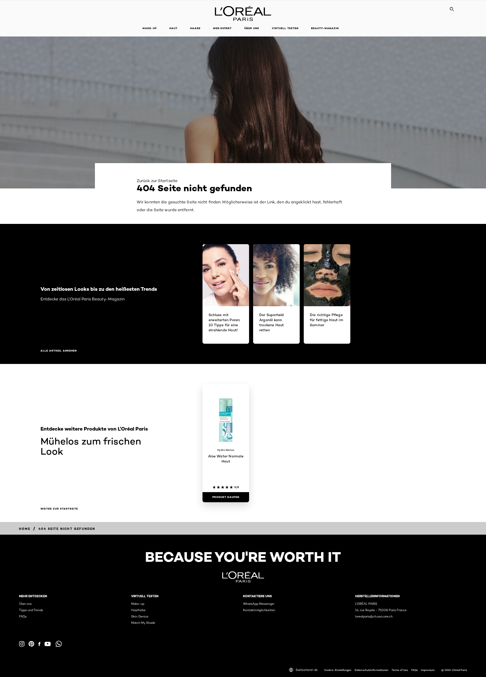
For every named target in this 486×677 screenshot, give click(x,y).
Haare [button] (195, 28)
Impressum (428, 669)
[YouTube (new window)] (48, 644)
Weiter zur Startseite (59, 508)
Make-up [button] (150, 28)
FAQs (23, 616)
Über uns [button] (251, 28)
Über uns (25, 604)
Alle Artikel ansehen (58, 350)
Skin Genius (139, 616)
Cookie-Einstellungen (337, 669)
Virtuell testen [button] (285, 28)
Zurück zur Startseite (157, 180)
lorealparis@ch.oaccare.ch (374, 616)
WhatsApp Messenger (258, 604)
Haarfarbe (138, 610)
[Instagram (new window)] (22, 644)
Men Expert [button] (222, 28)
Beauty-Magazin (325, 28)
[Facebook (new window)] (39, 644)
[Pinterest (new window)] (31, 644)
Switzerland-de (307, 670)
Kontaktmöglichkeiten (259, 610)
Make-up (137, 604)
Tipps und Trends (31, 610)
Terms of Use (400, 669)
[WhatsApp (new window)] (59, 644)
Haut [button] (173, 28)
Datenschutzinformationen (371, 669)
